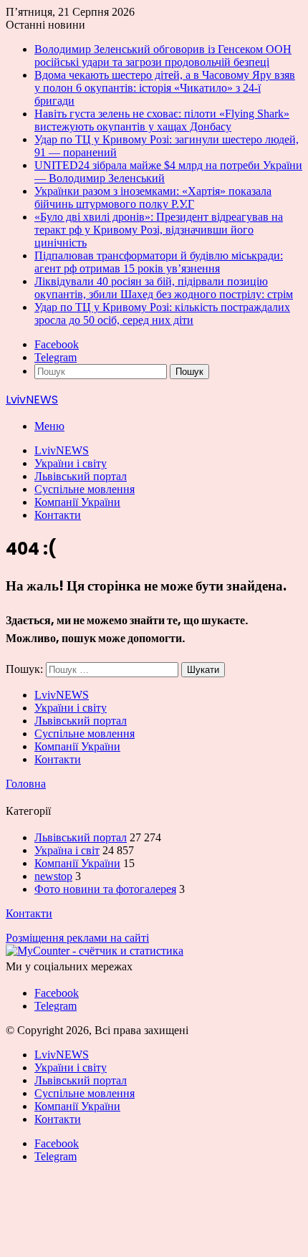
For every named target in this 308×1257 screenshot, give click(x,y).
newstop (53, 876)
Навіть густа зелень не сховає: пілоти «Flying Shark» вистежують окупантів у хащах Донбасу (161, 120)
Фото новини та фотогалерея (105, 889)
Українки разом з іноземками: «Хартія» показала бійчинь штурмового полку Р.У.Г (152, 197)
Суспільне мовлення (84, 489)
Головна (26, 784)
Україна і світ (67, 850)
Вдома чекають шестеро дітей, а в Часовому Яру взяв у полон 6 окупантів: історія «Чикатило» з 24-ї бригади (164, 88)
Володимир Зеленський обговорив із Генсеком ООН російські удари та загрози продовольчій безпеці (163, 55)
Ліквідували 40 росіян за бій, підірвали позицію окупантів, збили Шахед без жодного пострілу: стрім (163, 287)
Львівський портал (80, 476)
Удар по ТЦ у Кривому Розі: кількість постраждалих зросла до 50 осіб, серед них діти (162, 313)
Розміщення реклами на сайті (77, 938)
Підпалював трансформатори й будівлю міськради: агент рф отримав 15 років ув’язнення (158, 261)
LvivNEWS (61, 450)
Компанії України (77, 502)
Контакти (57, 515)
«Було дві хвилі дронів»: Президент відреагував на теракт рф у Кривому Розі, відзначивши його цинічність (158, 230)
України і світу (70, 463)
